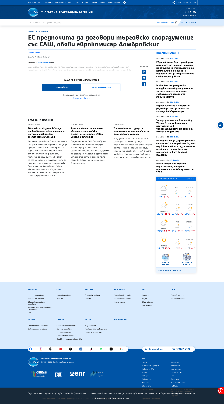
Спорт (76, 2)
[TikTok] (92, 349)
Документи (147, 379)
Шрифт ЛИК (176, 362)
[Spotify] (102, 349)
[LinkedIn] (81, 349)
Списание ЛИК (176, 372)
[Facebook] (31, 349)
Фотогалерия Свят (64, 329)
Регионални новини (36, 299)
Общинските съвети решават (36, 303)
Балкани (48, 2)
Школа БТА (146, 386)
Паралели (60, 299)
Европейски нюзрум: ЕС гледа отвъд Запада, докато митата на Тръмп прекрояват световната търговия (46, 132)
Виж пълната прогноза (169, 270)
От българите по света (38, 326)
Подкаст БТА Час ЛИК (94, 332)
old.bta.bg (174, 386)
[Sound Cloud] (112, 349)
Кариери (145, 383)
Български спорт (177, 299)
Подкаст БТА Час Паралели (96, 329)
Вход (191, 12)
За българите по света (37, 329)
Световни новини (64, 295)
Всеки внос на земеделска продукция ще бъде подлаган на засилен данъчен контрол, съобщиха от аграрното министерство (174, 91)
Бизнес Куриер (119, 302)
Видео (103, 2)
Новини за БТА (148, 369)
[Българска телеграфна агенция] (33, 362)
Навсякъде (191, 23)
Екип (172, 376)
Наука (144, 299)
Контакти (175, 379)
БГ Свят (85, 2)
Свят (40, 2)
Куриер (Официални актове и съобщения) (40, 308)
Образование (147, 302)
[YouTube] (61, 349)
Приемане (100, 398)
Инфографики (114, 2)
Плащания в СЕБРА (178, 383)
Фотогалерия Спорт (65, 336)
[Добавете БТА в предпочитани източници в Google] (122, 349)
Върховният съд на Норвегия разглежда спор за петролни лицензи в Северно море (173, 108)
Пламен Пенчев (34, 53)
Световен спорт (177, 295)
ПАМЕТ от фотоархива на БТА (69, 339)
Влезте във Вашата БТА (101, 87)
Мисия (144, 372)
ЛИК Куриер (147, 305)
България (32, 2)
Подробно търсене (165, 22)
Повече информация (119, 398)
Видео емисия (90, 326)
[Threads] (51, 349)
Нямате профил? (189, 15)
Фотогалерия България (66, 326)
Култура (145, 295)
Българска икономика (122, 299)
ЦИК (29, 313)
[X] (71, 349)
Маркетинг (175, 366)
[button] (124, 2)
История (145, 376)
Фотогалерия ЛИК (64, 332)
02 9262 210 (181, 349)
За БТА (144, 362)
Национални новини (36, 295)
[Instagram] (41, 349)
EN (195, 2)
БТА (179, 2)
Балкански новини (92, 295)
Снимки (94, 2)
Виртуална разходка (150, 366)
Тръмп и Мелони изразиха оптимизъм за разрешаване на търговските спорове (131, 131)
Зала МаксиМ (176, 369)
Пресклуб (187, 2)
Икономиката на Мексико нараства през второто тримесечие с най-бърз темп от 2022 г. (175, 168)
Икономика (60, 2)
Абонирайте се (61, 87)
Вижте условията (81, 98)
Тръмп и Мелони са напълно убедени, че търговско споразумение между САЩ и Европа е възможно (87, 132)
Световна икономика (122, 295)
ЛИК (69, 2)
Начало (31, 31)
